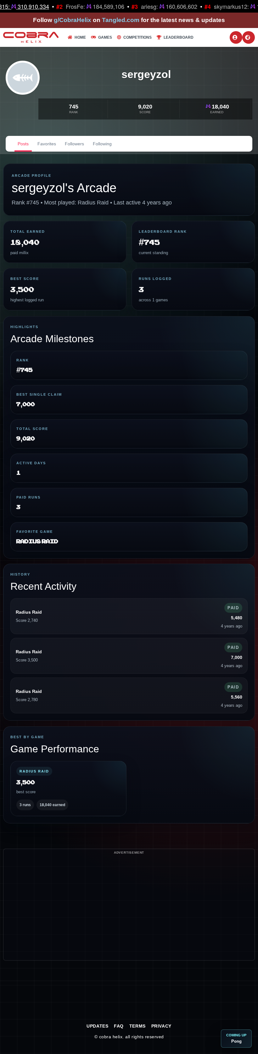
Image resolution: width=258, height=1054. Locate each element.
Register (248, 37)
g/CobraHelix (72, 20)
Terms (137, 1026)
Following (102, 143)
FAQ (119, 1026)
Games (105, 37)
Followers (74, 143)
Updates (97, 1026)
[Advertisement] (129, 916)
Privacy (161, 1026)
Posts (23, 143)
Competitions (137, 37)
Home (80, 37)
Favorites (46, 143)
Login (236, 37)
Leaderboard (179, 37)
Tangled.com (120, 20)
